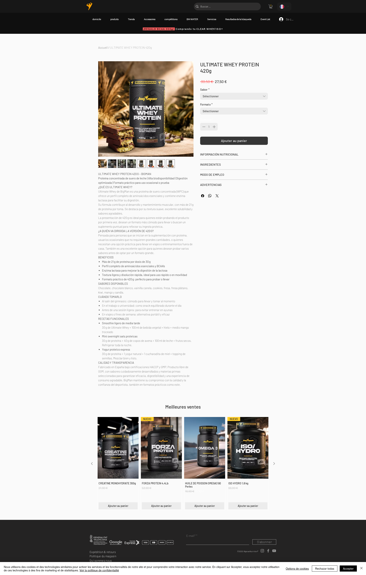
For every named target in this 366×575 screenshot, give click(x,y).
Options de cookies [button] (297, 568)
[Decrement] (203, 126)
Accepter (348, 568)
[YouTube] (274, 550)
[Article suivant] (274, 463)
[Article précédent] (92, 463)
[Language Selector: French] (284, 6)
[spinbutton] (209, 126)
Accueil (103, 47)
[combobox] (234, 96)
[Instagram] (262, 550)
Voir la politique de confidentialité (99, 570)
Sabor (204, 89)
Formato (206, 104)
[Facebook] (268, 550)
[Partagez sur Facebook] (202, 196)
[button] (271, 6)
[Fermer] (361, 568)
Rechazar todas (324, 568)
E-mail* (191, 535)
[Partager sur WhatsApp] (210, 196)
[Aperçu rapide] (118, 448)
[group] (183, 464)
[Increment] (214, 126)
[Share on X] (217, 196)
